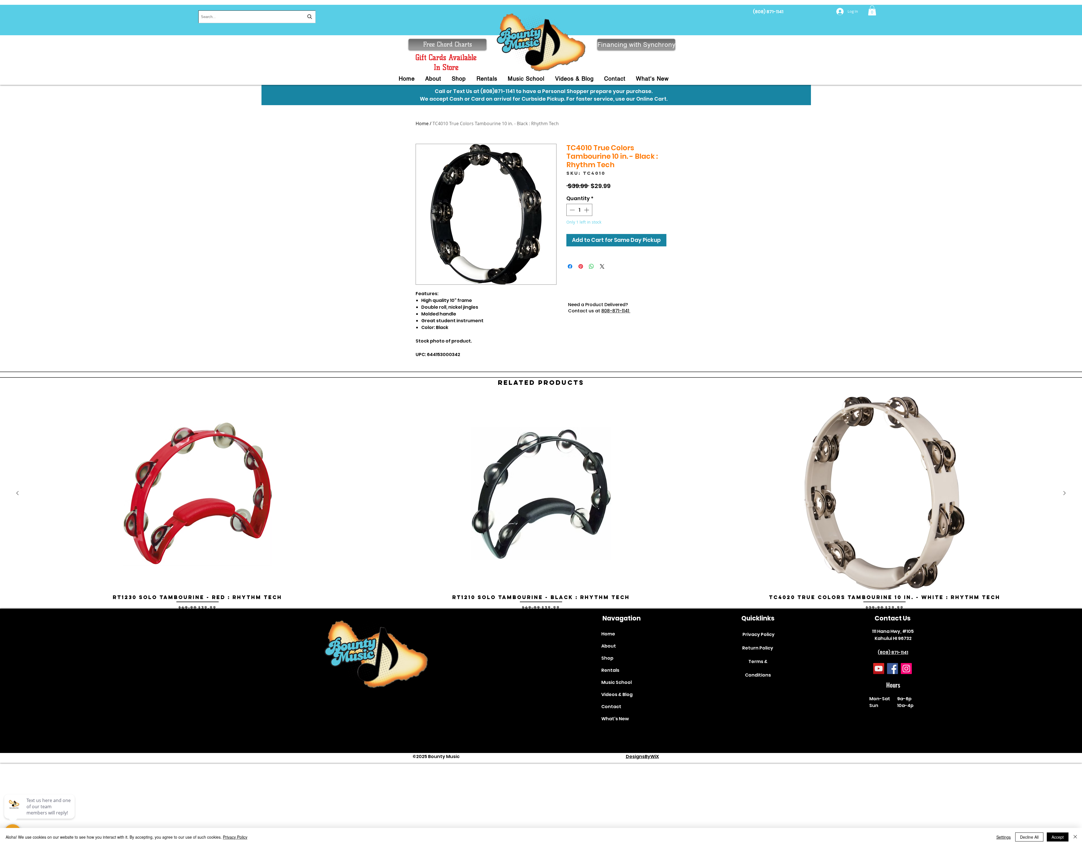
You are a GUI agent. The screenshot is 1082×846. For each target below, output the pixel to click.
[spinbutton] (579, 210)
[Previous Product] (17, 493)
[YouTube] (878, 668)
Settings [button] (1003, 837)
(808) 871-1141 (768, 11)
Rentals (610, 670)
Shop (607, 658)
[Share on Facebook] (570, 266)
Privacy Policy (758, 634)
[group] (541, 503)
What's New (615, 718)
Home (422, 123)
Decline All (1029, 837)
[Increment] (587, 210)
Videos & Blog (617, 694)
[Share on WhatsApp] (591, 266)
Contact (611, 706)
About (608, 646)
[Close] (1075, 836)
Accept (1058, 837)
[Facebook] (892, 668)
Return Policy (757, 648)
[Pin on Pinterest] (580, 266)
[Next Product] (1064, 493)
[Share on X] (602, 266)
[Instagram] (906, 668)
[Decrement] (571, 210)
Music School (616, 682)
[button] (872, 10)
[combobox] (257, 16)
